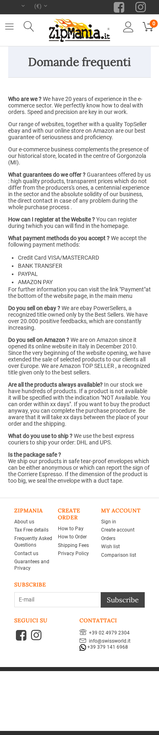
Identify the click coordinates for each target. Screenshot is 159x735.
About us (24, 522)
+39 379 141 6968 (107, 647)
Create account (118, 530)
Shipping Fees (73, 545)
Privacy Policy (73, 553)
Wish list (110, 546)
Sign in (108, 522)
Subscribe (123, 599)
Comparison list (118, 555)
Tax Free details (31, 530)
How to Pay (71, 529)
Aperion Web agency (102, 686)
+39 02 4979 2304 (108, 633)
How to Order (72, 537)
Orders (108, 538)
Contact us (26, 553)
